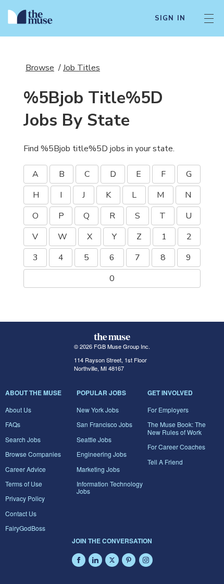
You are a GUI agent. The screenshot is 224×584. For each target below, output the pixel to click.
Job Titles (81, 68)
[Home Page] (36, 18)
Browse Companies (33, 453)
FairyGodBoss (25, 528)
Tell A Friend (165, 461)
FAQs (12, 424)
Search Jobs (23, 439)
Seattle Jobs (94, 439)
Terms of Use (23, 483)
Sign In (170, 18)
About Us (18, 409)
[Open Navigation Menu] (209, 18)
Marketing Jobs (98, 469)
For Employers (168, 409)
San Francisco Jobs (104, 424)
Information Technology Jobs (110, 487)
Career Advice (25, 469)
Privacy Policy (25, 498)
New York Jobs (98, 409)
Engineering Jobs (102, 453)
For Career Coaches (176, 446)
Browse (40, 68)
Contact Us (20, 513)
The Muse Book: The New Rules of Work (176, 428)
